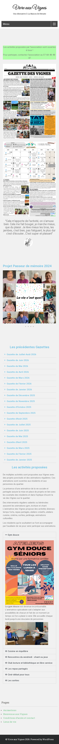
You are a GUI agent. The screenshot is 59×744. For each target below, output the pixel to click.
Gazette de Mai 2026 (17, 366)
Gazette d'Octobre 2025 (19, 407)
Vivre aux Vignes (29, 7)
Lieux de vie (9, 721)
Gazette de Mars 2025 (18, 448)
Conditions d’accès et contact (19, 717)
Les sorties (13, 680)
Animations (9, 710)
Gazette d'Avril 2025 (17, 442)
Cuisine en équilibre (18, 651)
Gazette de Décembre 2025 (21, 395)
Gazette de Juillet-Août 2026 (21, 354)
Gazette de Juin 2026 (18, 360)
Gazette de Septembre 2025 (21, 413)
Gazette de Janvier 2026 (19, 389)
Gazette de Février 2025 (19, 454)
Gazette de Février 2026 (19, 383)
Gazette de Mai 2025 (17, 436)
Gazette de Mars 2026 (18, 378)
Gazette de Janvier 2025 (19, 460)
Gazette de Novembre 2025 (21, 401)
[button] (7, 323)
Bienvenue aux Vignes (15, 714)
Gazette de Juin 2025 (18, 430)
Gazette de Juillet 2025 (19, 424)
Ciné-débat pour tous (18, 674)
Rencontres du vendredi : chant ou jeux (28, 657)
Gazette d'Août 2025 (17, 419)
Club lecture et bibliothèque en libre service (30, 663)
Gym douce (13, 535)
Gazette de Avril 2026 (18, 372)
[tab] (29, 354)
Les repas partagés (18, 668)
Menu (6, 23)
